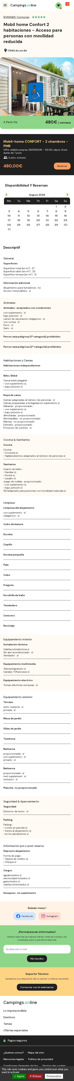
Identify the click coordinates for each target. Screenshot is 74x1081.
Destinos (9, 1017)
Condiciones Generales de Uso (20, 1065)
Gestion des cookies (54, 1065)
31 (9, 229)
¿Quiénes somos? (13, 1052)
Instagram (52, 916)
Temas (7, 1024)
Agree (20, 1076)
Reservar (62, 166)
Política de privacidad (40, 1059)
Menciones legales (13, 1059)
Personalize (54, 1076)
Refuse (36, 1076)
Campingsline (23, 5)
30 (65, 225)
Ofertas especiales (15, 1030)
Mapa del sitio (36, 1052)
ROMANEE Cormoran (16, 17)
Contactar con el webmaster (37, 987)
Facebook (27, 916)
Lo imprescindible (15, 1011)
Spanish (67, 4)
